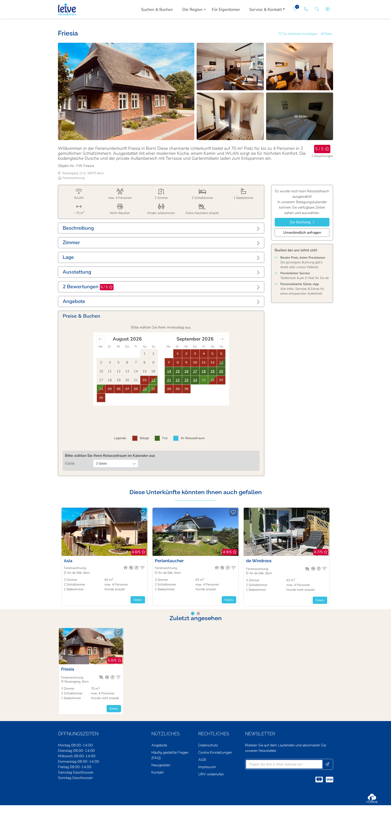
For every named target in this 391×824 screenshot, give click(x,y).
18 (204, 371)
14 (169, 371)
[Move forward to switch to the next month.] (221, 339)
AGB (202, 759)
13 (221, 362)
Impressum (207, 766)
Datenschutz (208, 745)
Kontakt (157, 772)
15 (178, 371)
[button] (300, 34)
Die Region (192, 9)
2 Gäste (101, 463)
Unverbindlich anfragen (302, 232)
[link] (305, 9)
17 (195, 371)
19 (212, 371)
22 (178, 380)
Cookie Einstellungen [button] (215, 752)
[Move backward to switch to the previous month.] (101, 339)
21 (169, 380)
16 (186, 371)
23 (186, 380)
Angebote (159, 745)
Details (138, 600)
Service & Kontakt (265, 9)
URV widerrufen (211, 774)
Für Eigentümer (226, 9)
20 (221, 371)
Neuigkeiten (160, 765)
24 (195, 380)
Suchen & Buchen (157, 9)
